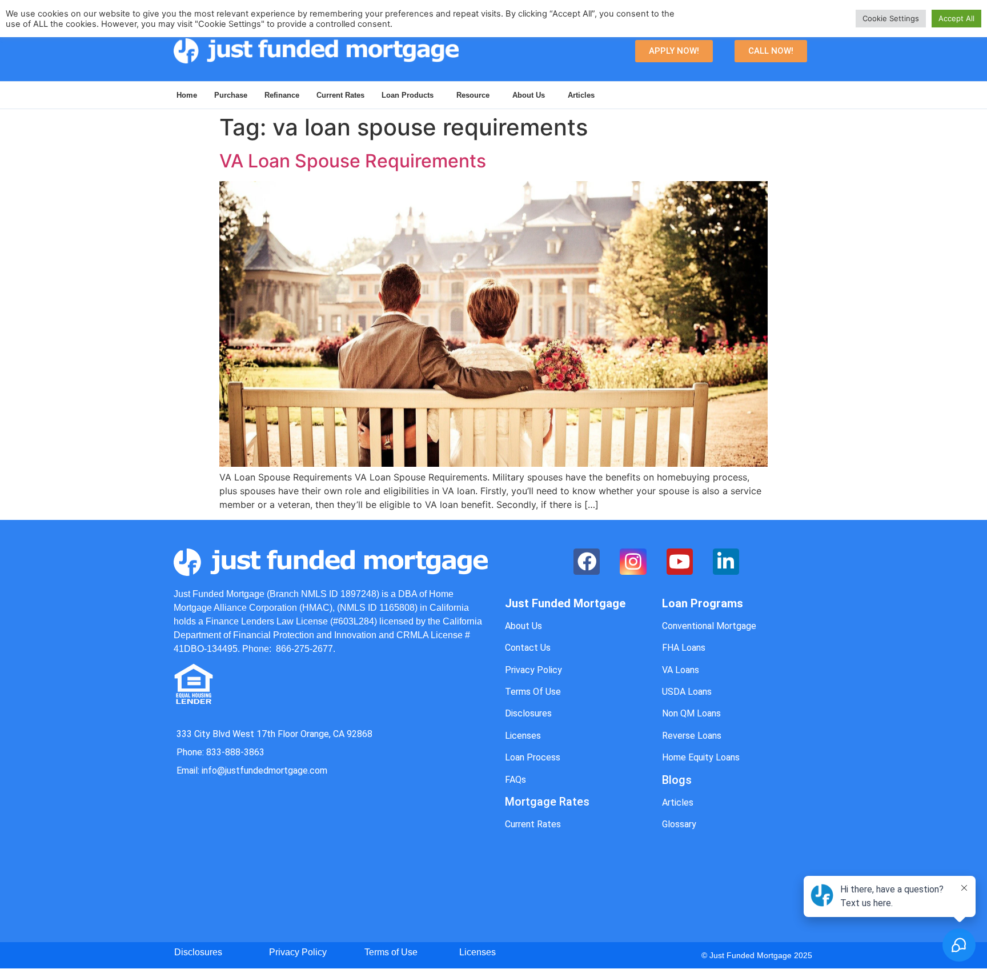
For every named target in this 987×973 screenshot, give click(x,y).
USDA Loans (687, 691)
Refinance (281, 95)
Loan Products (408, 95)
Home (186, 95)
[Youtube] (680, 561)
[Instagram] (633, 561)
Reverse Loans (691, 735)
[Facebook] (586, 561)
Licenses (523, 735)
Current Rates (340, 95)
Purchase (230, 95)
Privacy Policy (533, 669)
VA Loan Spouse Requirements (352, 161)
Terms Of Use (533, 691)
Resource (473, 95)
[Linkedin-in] (726, 561)
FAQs (515, 779)
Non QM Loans (691, 713)
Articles (581, 95)
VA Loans (680, 669)
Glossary (679, 824)
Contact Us (528, 647)
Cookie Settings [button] (890, 18)
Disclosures (528, 713)
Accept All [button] (956, 18)
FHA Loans (683, 647)
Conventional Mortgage (709, 625)
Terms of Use (391, 952)
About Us (528, 95)
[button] (674, 51)
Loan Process (532, 757)
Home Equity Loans (701, 757)
